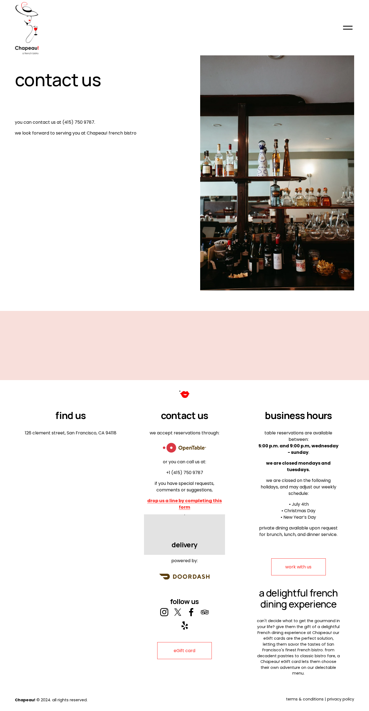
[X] (177, 612)
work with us (298, 567)
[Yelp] (184, 625)
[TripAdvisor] (204, 612)
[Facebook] (191, 612)
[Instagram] (164, 612)
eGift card (184, 651)
